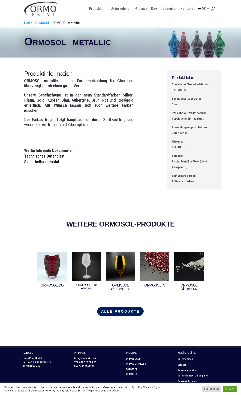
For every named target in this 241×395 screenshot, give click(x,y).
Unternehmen (121, 9)
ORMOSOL (42, 23)
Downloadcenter (164, 9)
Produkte (96, 9)
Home (28, 23)
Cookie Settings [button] (211, 389)
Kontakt (187, 9)
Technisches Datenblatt (44, 156)
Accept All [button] (229, 389)
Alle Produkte (120, 311)
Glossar (141, 9)
